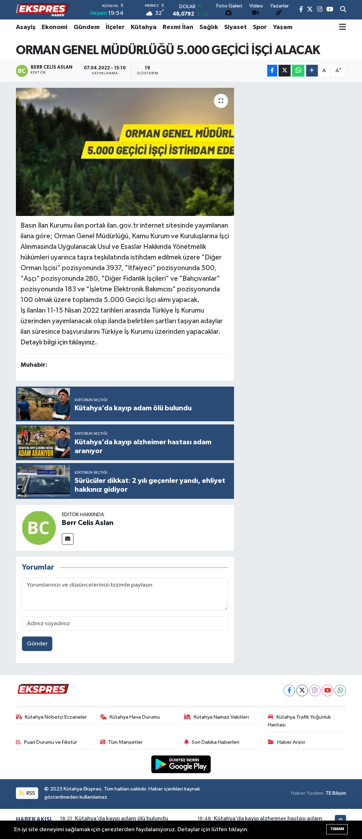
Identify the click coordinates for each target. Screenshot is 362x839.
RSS (30, 793)
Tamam (337, 829)
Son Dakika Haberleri (215, 742)
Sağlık (208, 27)
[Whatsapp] (340, 690)
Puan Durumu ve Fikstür (50, 742)
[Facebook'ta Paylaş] (272, 70)
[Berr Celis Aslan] (39, 528)
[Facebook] (289, 690)
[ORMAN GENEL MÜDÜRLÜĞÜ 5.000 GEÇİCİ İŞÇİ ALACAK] (125, 152)
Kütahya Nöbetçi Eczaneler (56, 717)
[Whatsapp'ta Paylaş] (298, 70)
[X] (302, 690)
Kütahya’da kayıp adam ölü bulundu (121, 819)
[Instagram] (315, 690)
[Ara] (343, 10)
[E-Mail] (68, 539)
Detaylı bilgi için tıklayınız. (59, 342)
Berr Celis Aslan (87, 522)
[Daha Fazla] (312, 70)
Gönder (37, 644)
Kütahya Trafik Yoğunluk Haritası (299, 720)
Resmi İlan (178, 27)
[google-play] (181, 764)
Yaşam (282, 27)
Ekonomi (55, 27)
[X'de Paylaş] (285, 70)
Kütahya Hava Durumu (135, 717)
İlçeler (115, 27)
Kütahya (144, 27)
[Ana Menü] (342, 27)
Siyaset (235, 27)
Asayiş (26, 27)
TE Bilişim (336, 793)
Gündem (87, 27)
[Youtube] (327, 690)
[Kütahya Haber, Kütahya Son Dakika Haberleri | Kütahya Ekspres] (42, 10)
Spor (260, 27)
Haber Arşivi (291, 742)
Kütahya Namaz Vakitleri (221, 717)
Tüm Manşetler (125, 742)
